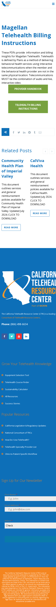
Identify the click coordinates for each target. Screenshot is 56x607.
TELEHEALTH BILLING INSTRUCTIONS (28, 106)
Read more (11, 227)
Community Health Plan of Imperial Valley (12, 168)
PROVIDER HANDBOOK (28, 89)
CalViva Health (37, 163)
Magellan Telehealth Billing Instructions (26, 35)
